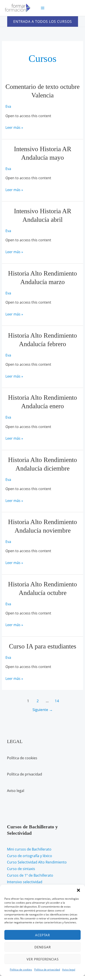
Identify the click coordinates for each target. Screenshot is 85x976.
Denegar (42, 947)
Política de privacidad (47, 969)
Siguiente (42, 709)
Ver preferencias (43, 959)
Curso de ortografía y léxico (29, 855)
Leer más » (14, 128)
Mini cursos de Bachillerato (29, 849)
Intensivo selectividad (24, 881)
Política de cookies (21, 969)
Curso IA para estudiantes (42, 646)
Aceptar (42, 935)
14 (57, 700)
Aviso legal (68, 969)
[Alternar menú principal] (42, 8)
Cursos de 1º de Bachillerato (30, 875)
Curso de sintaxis (21, 868)
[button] (78, 890)
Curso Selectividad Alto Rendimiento (37, 862)
